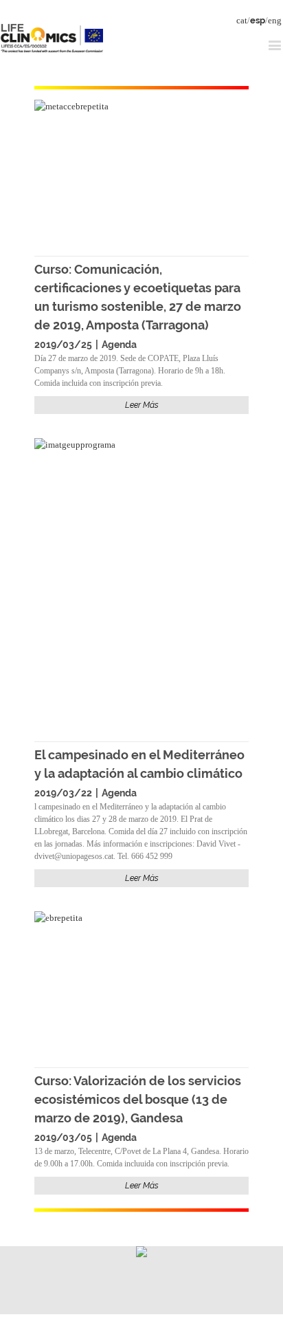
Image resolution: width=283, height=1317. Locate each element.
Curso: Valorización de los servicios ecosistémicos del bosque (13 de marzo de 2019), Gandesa (137, 1099)
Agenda (119, 344)
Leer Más (142, 405)
